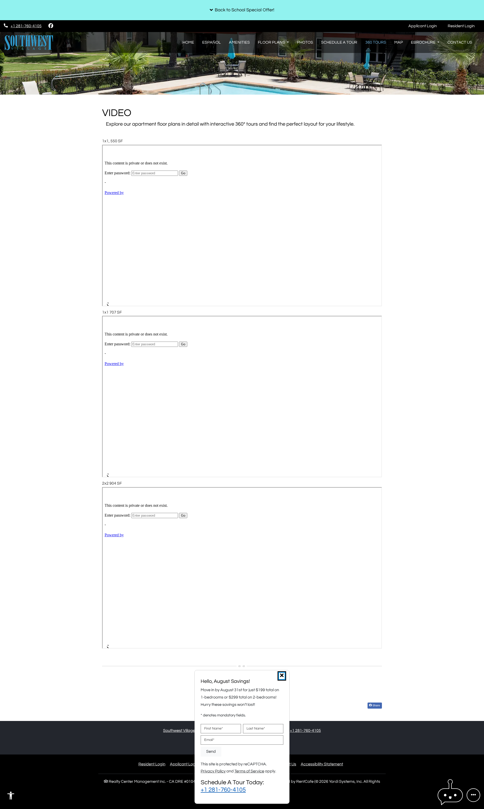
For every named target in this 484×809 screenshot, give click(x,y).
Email (209, 740)
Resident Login (464, 26)
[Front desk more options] (473, 795)
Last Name (256, 728)
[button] (242, 10)
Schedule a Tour (339, 42)
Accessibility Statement (322, 764)
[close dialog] (282, 676)
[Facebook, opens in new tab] (51, 26)
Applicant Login (425, 26)
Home (188, 42)
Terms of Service (249, 771)
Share (376, 705)
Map (398, 42)
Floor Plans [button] (272, 42)
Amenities (239, 42)
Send (211, 751)
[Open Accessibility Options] (11, 797)
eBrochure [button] (423, 42)
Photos (305, 42)
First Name (213, 728)
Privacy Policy (213, 771)
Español (211, 42)
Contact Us (459, 42)
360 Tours (375, 42)
